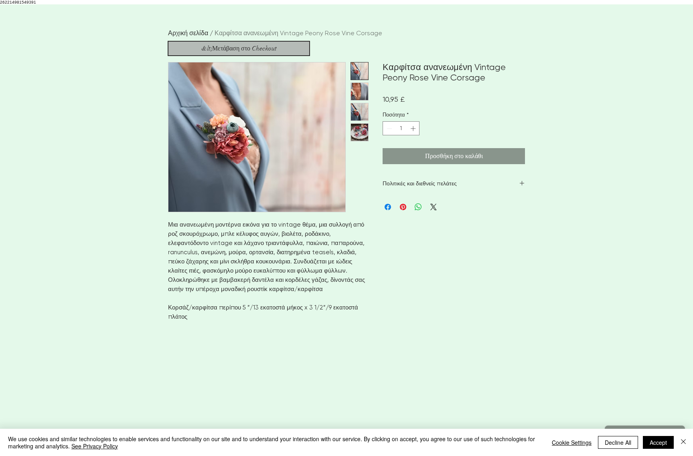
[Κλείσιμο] (683, 442)
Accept (658, 442)
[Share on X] (433, 207)
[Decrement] (388, 128)
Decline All (618, 442)
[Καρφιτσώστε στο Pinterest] (403, 207)
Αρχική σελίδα (188, 33)
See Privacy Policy (94, 446)
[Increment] (414, 128)
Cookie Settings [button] (572, 442)
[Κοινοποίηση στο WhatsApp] (418, 207)
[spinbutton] (401, 128)
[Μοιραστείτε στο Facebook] (388, 207)
